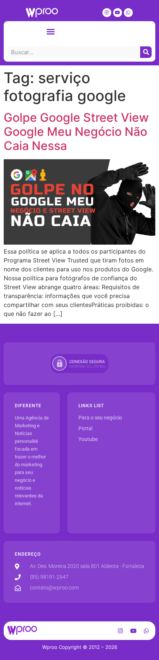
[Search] (146, 52)
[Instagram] (106, 12)
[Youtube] (117, 12)
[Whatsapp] (128, 12)
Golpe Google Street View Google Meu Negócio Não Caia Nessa (76, 131)
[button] (50, 31)
